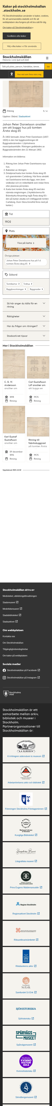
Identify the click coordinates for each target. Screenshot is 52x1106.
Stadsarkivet (24, 116)
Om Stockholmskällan (13, 643)
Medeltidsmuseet (11, 609)
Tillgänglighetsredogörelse (15, 649)
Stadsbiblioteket (10, 615)
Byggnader (35, 289)
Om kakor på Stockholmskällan (17, 27)
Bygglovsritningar (15, 289)
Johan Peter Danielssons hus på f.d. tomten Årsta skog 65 (23, 262)
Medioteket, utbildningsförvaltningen (20, 596)
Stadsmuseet (9, 602)
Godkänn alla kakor (16, 35)
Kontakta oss (9, 636)
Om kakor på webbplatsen (15, 655)
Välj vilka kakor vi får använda (22, 46)
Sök (48, 66)
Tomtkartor (11, 283)
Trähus (26, 283)
